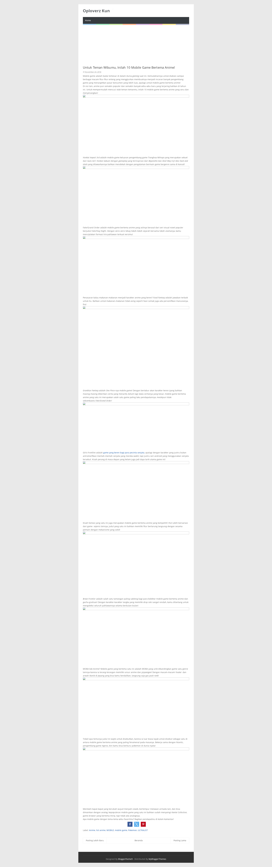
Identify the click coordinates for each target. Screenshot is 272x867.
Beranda (139, 840)
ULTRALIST (143, 830)
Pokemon (132, 830)
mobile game (121, 830)
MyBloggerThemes (157, 859)
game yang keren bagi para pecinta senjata (123, 452)
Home (88, 20)
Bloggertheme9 (125, 859)
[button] (130, 824)
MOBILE (110, 830)
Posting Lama (180, 840)
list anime (101, 830)
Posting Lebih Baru (95, 840)
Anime (92, 830)
